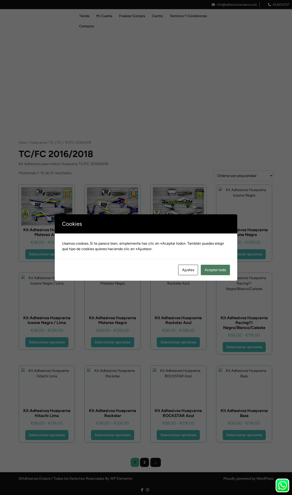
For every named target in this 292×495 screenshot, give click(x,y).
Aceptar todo (215, 270)
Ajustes (188, 270)
